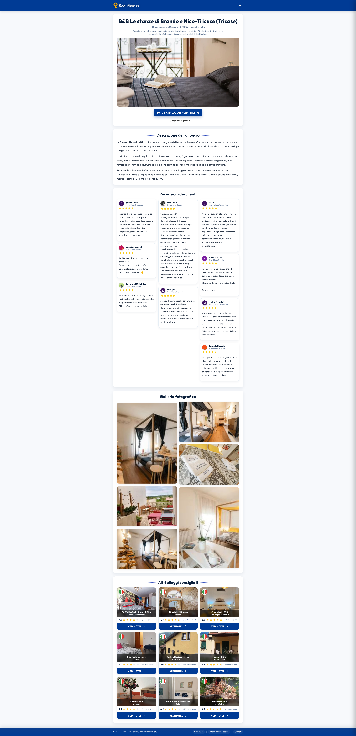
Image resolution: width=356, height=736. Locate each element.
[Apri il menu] (240, 5)
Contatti (238, 731)
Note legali (198, 731)
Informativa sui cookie (219, 731)
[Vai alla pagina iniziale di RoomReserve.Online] (126, 5)
